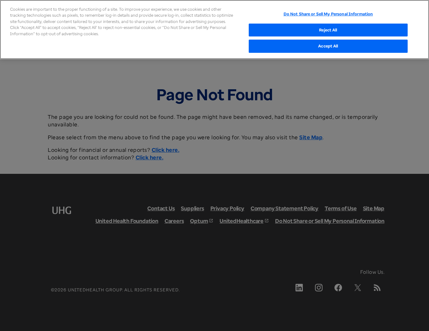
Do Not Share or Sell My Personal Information (328, 14)
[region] (214, 29)
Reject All (328, 30)
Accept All (328, 46)
